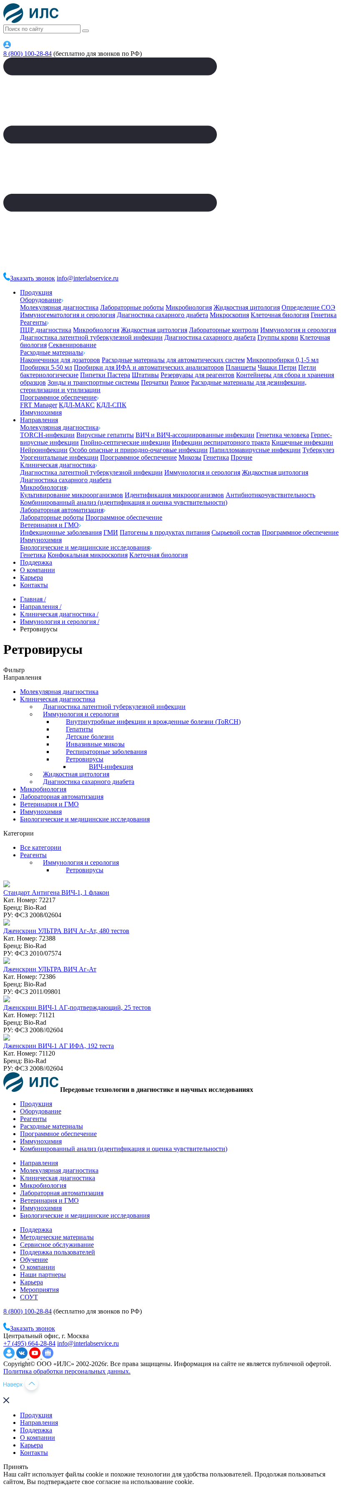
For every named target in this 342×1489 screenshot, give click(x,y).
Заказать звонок (32, 278)
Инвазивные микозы (95, 744)
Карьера (31, 577)
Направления (39, 419)
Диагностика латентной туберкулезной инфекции (91, 337)
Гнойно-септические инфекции (125, 442)
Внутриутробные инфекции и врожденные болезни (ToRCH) (153, 721)
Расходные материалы (51, 352)
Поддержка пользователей (57, 1252)
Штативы (145, 374)
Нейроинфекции (44, 449)
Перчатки (154, 382)
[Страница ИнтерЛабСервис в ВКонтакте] (22, 1356)
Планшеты (241, 367)
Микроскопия (229, 314)
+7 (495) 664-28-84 (29, 1343)
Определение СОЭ (308, 307)
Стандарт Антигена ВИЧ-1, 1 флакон (56, 892)
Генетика (324, 314)
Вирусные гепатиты (105, 434)
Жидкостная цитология (247, 307)
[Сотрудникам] (7, 46)
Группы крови (277, 337)
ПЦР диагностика (45, 329)
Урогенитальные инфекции (59, 457)
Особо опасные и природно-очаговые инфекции (138, 449)
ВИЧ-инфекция (111, 766)
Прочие (241, 457)
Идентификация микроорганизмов (174, 494)
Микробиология (189, 307)
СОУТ (29, 1297)
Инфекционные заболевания (61, 532)
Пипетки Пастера (105, 374)
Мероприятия (39, 1289)
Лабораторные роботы (132, 307)
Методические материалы (57, 1237)
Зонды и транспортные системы (93, 382)
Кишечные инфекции (302, 442)
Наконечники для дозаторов (60, 359)
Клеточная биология (280, 314)
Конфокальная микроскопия (88, 554)
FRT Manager (38, 404)
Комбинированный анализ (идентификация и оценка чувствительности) (123, 502)
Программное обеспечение (58, 397)
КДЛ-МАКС (77, 404)
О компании (37, 569)
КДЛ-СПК (111, 404)
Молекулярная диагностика (59, 307)
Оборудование (40, 299)
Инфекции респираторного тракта (221, 442)
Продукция (36, 292)
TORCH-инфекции (47, 434)
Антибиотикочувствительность (270, 494)
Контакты (34, 584)
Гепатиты (79, 729)
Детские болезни (90, 736)
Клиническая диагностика (57, 464)
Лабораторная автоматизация (61, 509)
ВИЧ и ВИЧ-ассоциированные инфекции (195, 434)
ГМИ (110, 532)
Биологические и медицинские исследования (85, 547)
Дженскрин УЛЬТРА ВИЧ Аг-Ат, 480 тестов (66, 930)
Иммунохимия (41, 412)
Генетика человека (282, 434)
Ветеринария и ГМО (49, 524)
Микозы (190, 457)
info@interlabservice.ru (87, 278)
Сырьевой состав (235, 532)
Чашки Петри (277, 367)
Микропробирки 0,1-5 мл (282, 359)
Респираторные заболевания (106, 751)
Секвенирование (72, 344)
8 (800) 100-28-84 (27, 53)
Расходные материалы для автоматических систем (173, 359)
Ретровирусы (84, 759)
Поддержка (36, 562)
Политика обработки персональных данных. (67, 1371)
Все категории (40, 847)
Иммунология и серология (298, 329)
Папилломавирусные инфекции (255, 449)
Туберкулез (318, 449)
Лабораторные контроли (224, 329)
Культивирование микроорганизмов (71, 494)
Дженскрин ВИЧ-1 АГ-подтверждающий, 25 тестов (77, 1007)
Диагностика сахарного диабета (162, 314)
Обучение (34, 1259)
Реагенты (33, 322)
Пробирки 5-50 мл (46, 367)
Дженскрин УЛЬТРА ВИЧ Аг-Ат (49, 969)
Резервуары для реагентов (197, 374)
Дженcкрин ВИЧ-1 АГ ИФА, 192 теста (58, 1045)
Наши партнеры (43, 1274)
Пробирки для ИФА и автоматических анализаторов (149, 367)
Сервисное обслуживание (57, 1244)
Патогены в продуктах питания (165, 532)
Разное (179, 382)
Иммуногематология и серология (67, 314)
